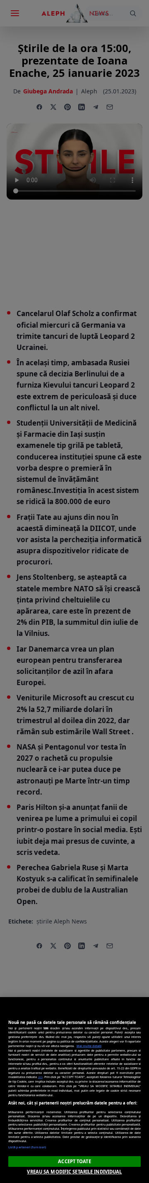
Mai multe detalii (89, 1046)
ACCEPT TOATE (74, 1161)
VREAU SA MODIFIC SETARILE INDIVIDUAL (74, 1172)
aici (40, 1077)
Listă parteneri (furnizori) (27, 1147)
